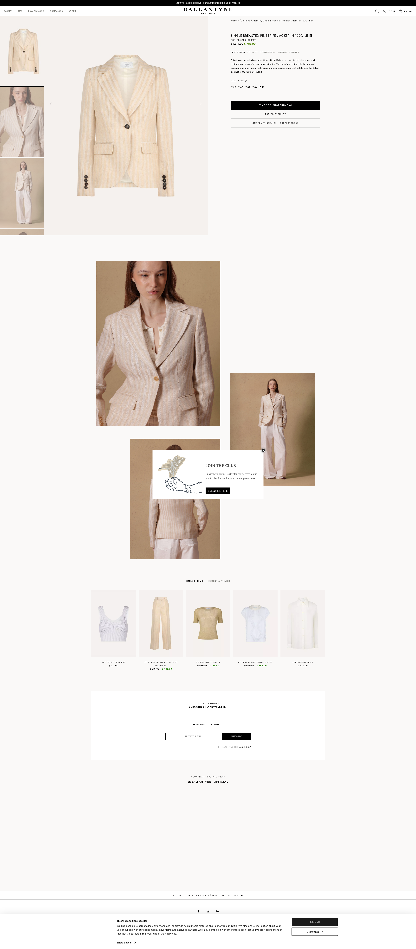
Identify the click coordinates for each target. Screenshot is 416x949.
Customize (313, 931)
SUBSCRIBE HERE (218, 491)
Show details (124, 942)
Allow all (315, 922)
